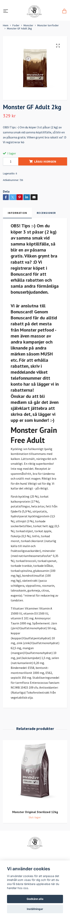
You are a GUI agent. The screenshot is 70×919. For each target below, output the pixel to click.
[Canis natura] (34, 11)
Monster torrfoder (48, 25)
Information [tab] (17, 212)
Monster (28, 25)
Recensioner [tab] (46, 212)
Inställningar (35, 908)
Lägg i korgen (45, 161)
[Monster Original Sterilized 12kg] (35, 773)
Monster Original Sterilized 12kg (35, 812)
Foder (15, 25)
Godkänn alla (35, 898)
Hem (5, 25)
